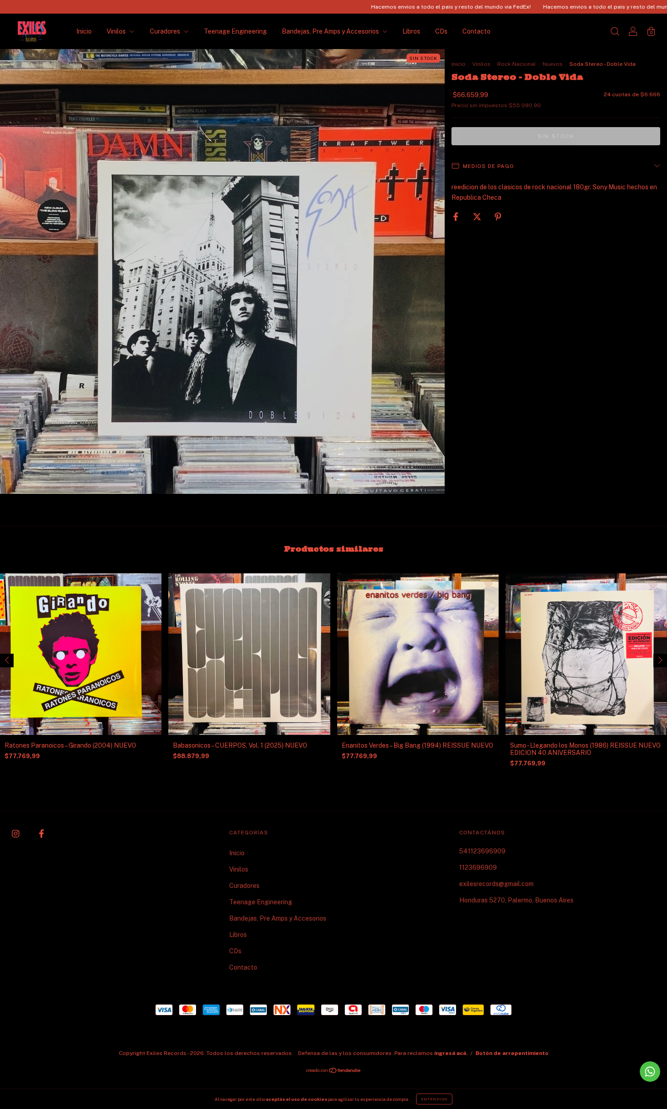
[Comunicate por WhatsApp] (650, 1071)
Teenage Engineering (235, 31)
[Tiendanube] (333, 1071)
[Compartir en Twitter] (478, 216)
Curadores (165, 31)
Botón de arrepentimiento (512, 1053)
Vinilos (117, 31)
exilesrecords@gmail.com (496, 883)
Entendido (434, 1099)
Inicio (84, 31)
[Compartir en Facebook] (456, 216)
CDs (441, 31)
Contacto (476, 31)
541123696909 (482, 851)
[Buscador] (614, 32)
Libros (411, 31)
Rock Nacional (516, 64)
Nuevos (553, 64)
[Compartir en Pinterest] (498, 216)
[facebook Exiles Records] (41, 834)
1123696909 (478, 867)
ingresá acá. (450, 1053)
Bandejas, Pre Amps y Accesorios (331, 31)
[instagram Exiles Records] (16, 834)
